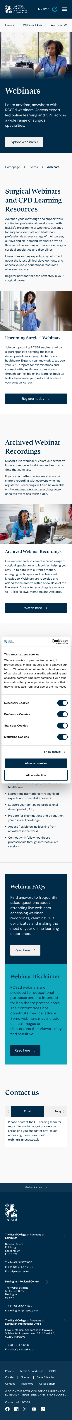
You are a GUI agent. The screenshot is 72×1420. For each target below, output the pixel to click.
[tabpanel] (36, 1132)
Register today (33, 398)
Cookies (10, 1377)
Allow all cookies (36, 763)
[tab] (27, 1111)
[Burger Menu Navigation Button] (64, 9)
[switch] (62, 714)
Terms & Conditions (31, 1371)
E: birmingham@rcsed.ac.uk (21, 1310)
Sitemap (25, 1377)
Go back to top (34, 1187)
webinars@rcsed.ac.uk (23, 1139)
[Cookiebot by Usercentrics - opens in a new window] (52, 641)
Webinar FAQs (32, 25)
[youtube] (34, 1409)
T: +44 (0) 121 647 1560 (18, 1305)
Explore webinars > (24, 142)
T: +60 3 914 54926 (17, 1345)
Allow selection (36, 775)
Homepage (12, 167)
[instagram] (25, 1409)
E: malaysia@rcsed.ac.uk (20, 1349)
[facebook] (7, 1409)
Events (9, 25)
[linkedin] (16, 1409)
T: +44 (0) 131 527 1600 (18, 1262)
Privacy (9, 1371)
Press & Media (45, 1377)
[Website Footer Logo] (36, 1212)
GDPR (52, 1371)
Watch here (33, 608)
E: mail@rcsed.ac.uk (17, 1271)
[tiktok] (43, 1409)
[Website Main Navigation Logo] (16, 9)
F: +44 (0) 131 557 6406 (19, 1266)
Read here (22, 950)
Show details (52, 751)
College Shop (47, 1383)
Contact (10, 1383)
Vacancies (27, 1383)
